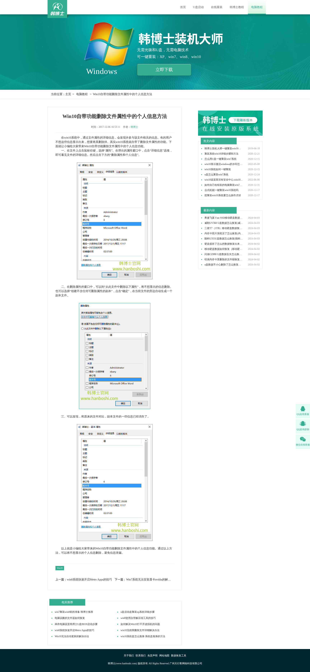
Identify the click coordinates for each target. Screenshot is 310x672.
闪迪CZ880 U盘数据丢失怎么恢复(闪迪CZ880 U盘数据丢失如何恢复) (224, 254)
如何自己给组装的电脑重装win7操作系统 (224, 185)
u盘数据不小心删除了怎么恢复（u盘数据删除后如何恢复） (224, 264)
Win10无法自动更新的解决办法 (72, 636)
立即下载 (164, 69)
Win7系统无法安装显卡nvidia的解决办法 (149, 579)
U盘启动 (198, 7)
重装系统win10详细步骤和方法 (221, 154)
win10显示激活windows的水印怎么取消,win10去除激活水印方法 (224, 164)
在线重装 (216, 7)
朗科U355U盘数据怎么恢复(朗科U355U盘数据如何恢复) (224, 238)
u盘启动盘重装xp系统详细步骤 (137, 612)
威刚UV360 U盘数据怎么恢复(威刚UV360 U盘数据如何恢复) (224, 223)
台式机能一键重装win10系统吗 (221, 190)
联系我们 (141, 655)
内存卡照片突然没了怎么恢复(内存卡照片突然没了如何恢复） (224, 233)
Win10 (60, 568)
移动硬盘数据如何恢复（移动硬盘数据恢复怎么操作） (224, 249)
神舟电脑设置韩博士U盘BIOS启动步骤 (76, 624)
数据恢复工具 (178, 655)
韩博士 (134, 127)
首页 (183, 7)
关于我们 (129, 655)
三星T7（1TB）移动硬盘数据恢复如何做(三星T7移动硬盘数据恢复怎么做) (224, 228)
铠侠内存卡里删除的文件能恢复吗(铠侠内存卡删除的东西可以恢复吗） (224, 259)
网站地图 (164, 655)
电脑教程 (257, 7)
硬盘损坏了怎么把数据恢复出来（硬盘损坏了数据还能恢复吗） (224, 244)
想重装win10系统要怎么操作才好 (223, 195)
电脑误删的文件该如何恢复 (70, 618)
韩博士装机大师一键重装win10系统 (224, 148)
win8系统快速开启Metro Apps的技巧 (89, 579)
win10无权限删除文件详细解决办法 (140, 630)
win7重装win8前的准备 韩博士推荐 (74, 612)
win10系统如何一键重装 (218, 169)
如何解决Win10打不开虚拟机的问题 (140, 624)
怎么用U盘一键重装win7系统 (220, 159)
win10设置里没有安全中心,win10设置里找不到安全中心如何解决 (224, 180)
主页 (68, 94)
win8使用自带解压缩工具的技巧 (138, 618)
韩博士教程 (237, 7)
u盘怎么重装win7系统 (216, 174)
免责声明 (152, 655)
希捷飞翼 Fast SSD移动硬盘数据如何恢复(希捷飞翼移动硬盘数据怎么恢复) (224, 218)
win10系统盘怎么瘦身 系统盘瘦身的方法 (143, 636)
